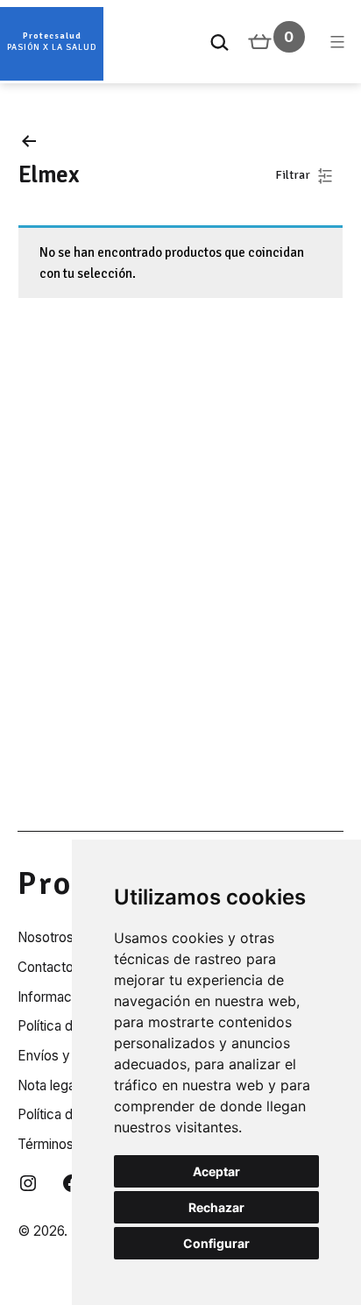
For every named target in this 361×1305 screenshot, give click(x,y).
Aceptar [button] (216, 1171)
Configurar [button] (216, 1243)
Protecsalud (52, 36)
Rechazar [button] (216, 1207)
